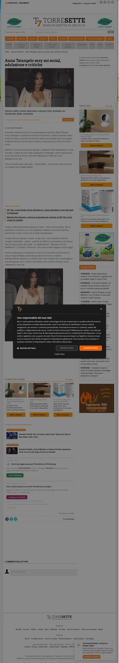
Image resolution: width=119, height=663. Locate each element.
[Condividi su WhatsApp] (15, 519)
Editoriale (53, 629)
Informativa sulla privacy (62, 342)
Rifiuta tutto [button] (66, 348)
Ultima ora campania (89, 629)
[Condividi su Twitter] (11, 519)
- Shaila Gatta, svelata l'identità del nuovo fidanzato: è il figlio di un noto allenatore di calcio (96, 304)
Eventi (9, 44)
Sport (53, 39)
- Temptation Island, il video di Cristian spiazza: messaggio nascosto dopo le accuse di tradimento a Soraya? (96, 371)
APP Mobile (73, 647)
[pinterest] (108, 2)
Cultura (43, 39)
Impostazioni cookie (43, 342)
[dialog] (59, 331)
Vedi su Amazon (16, 415)
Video (100, 44)
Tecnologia (82, 44)
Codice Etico (43, 647)
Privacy (34, 647)
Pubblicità (64, 647)
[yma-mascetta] (14, 22)
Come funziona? (11, 507)
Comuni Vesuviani (76, 39)
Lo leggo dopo (68, 120)
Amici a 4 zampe (51, 638)
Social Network (68, 46)
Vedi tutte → (69, 379)
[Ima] (96, 246)
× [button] (101, 309)
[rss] (112, 2)
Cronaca (21, 39)
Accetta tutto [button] (91, 348)
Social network (78, 638)
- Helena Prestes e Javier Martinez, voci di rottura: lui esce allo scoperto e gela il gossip (96, 295)
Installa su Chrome (91, 657)
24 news (62, 629)
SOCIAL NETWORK (17, 52)
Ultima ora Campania (95, 39)
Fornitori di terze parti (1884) (64, 330)
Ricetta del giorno (52, 46)
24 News (62, 39)
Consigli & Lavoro (21, 46)
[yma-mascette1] (105, 22)
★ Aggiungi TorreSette (16, 497)
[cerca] (110, 32)
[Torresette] (59, 22)
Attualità (10, 39)
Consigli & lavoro (37, 638)
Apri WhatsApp (15, 475)
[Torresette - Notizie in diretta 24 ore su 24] (59, 617)
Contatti (109, 44)
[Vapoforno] (96, 398)
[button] (26, 348)
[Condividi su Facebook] (7, 519)
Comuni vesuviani (73, 629)
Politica (32, 39)
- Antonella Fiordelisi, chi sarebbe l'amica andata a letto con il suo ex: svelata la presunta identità (96, 286)
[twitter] (104, 2)
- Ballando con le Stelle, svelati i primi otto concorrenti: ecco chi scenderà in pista (95, 361)
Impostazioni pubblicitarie (62, 339)
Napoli (109, 39)
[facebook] (100, 2)
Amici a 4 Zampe (36, 46)
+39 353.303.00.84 (23, 468)
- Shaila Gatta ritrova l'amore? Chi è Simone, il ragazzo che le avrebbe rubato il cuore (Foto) (96, 276)
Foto (92, 44)
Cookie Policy (54, 647)
